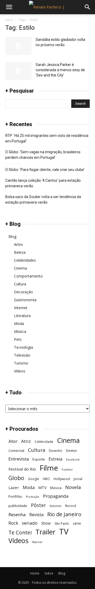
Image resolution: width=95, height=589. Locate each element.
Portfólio (15, 496)
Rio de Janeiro (64, 514)
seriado (29, 523)
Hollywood (62, 479)
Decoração (23, 291)
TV (63, 531)
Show (46, 523)
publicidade (17, 505)
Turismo (21, 363)
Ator (12, 441)
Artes (18, 244)
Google (33, 479)
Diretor (71, 450)
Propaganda (55, 496)
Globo (16, 478)
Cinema (20, 268)
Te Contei (20, 532)
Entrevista (18, 459)
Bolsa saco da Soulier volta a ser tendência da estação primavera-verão (43, 199)
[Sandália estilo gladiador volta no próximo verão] (18, 46)
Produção (32, 497)
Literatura (22, 315)
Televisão (22, 355)
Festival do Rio (22, 469)
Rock (13, 523)
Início (9, 19)
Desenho (55, 450)
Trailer (45, 532)
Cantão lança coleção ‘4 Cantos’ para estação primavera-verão (43, 183)
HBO (46, 479)
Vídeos (19, 370)
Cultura (20, 283)
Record (70, 506)
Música (20, 331)
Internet (20, 307)
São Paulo (61, 523)
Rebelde (55, 506)
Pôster (38, 505)
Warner (37, 542)
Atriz (26, 441)
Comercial (16, 450)
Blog (12, 236)
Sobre (48, 573)
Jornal (78, 479)
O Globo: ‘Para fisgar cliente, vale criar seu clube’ (44, 169)
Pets (18, 339)
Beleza (20, 252)
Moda (19, 323)
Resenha (17, 514)
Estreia (55, 459)
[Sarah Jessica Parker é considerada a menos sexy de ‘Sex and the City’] (18, 71)
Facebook (73, 459)
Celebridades (25, 260)
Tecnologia (23, 347)
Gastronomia (25, 299)
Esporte (38, 459)
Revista (36, 515)
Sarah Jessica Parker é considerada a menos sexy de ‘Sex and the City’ (60, 70)
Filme (49, 468)
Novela (73, 487)
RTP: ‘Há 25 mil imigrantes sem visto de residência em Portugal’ (46, 138)
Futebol (67, 469)
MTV (42, 487)
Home (34, 573)
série (77, 523)
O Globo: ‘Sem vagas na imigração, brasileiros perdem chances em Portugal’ (42, 155)
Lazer (13, 487)
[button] (9, 7)
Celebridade (44, 441)
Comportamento (28, 276)
